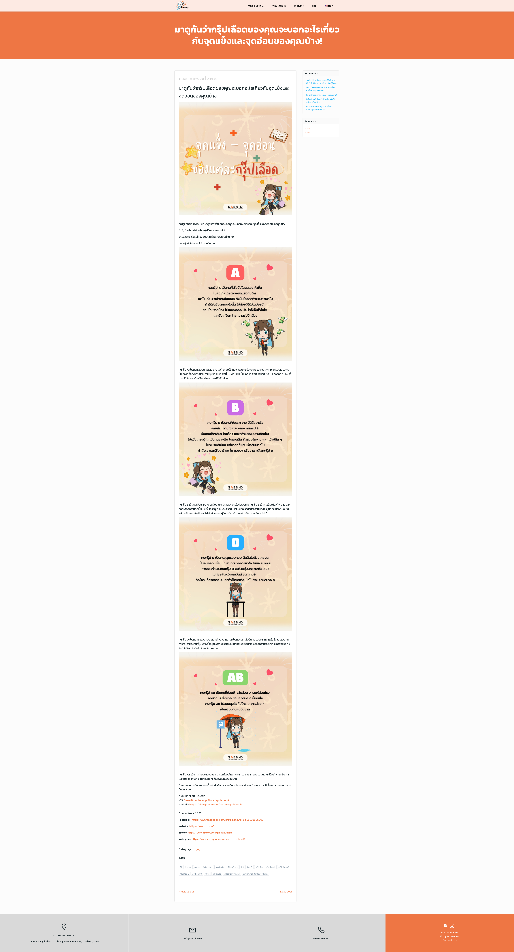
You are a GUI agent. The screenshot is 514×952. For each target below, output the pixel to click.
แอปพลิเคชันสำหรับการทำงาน (255, 874)
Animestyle (208, 867)
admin (184, 79)
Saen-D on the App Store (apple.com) (206, 800)
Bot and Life (450, 940)
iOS (242, 867)
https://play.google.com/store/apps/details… (216, 804)
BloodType (233, 867)
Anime (197, 867)
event (199, 850)
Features (299, 5)
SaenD (249, 867)
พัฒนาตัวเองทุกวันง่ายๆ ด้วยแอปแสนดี (321, 95)
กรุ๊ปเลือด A (270, 867)
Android (188, 867)
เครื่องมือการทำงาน (232, 874)
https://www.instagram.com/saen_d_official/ (218, 839)
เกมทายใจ (217, 874)
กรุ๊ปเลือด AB (283, 867)
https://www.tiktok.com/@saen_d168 (210, 833)
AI (181, 867)
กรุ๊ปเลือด (259, 867)
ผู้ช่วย (207, 874)
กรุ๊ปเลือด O (197, 874)
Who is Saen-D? (256, 5)
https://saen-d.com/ (201, 826)
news (307, 132)
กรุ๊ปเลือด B (184, 874)
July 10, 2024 (198, 79)
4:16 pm (213, 79)
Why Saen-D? (279, 5)
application (220, 867)
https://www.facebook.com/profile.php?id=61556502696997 (227, 820)
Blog (314, 5)
